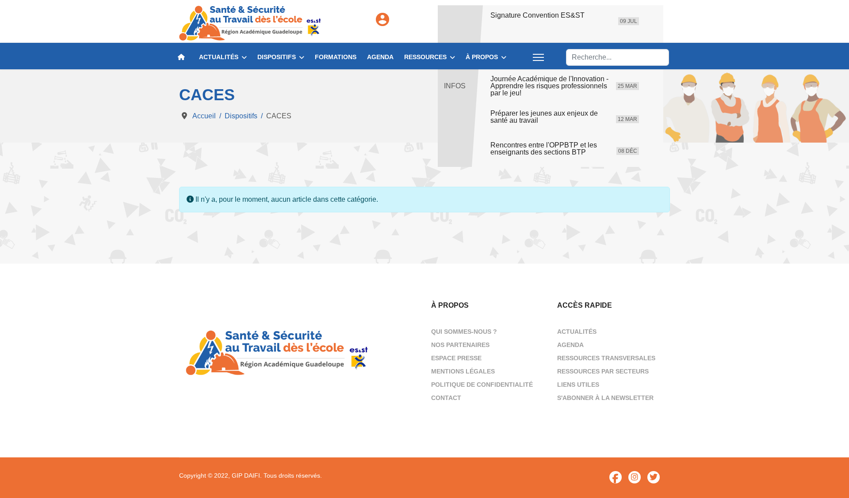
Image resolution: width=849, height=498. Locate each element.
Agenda (380, 56)
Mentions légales (463, 371)
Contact (446, 397)
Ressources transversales (606, 358)
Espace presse (456, 358)
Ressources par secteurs (603, 371)
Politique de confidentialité (482, 384)
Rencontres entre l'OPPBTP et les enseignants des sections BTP (543, 149)
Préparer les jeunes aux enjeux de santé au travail (544, 117)
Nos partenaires (460, 344)
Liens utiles (578, 384)
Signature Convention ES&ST (537, 15)
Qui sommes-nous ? (464, 331)
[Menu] (538, 57)
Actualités (218, 56)
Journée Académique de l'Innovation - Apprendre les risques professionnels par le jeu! (549, 86)
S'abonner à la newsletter (605, 397)
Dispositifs (276, 56)
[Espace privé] (382, 19)
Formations (335, 56)
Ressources (425, 56)
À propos (482, 56)
